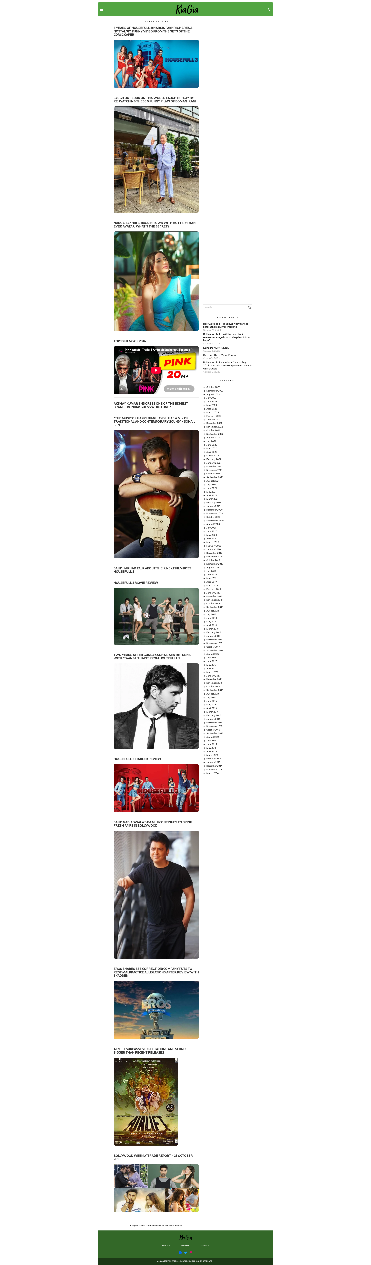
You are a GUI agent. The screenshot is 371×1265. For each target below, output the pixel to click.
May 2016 (211, 704)
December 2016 (214, 679)
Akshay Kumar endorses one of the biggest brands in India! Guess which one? (151, 405)
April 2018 (211, 625)
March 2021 (212, 499)
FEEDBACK (204, 1246)
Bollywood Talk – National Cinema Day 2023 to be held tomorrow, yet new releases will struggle (227, 365)
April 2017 (211, 668)
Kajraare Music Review (216, 348)
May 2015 (211, 748)
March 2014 (212, 773)
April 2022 (211, 452)
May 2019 (211, 578)
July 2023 (211, 398)
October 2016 (213, 686)
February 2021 (213, 502)
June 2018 (211, 618)
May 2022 (211, 448)
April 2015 (211, 751)
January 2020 (213, 549)
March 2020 (212, 542)
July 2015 (211, 741)
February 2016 (213, 715)
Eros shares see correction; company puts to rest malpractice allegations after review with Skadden (156, 972)
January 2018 (213, 636)
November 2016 (214, 683)
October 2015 (213, 730)
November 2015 (214, 726)
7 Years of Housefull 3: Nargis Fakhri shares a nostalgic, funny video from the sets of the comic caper (153, 31)
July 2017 (211, 658)
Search (249, 308)
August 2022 (213, 438)
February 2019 (213, 589)
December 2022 (214, 423)
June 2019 (211, 575)
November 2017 (214, 643)
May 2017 (211, 665)
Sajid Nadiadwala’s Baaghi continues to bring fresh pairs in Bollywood (153, 824)
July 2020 (211, 528)
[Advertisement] (227, 41)
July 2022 (211, 441)
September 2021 (214, 477)
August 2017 (212, 654)
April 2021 (211, 495)
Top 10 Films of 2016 (130, 341)
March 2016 (212, 712)
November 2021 (214, 470)
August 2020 (213, 524)
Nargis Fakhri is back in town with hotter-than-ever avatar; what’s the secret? (155, 224)
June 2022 (211, 445)
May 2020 (211, 535)
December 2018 (214, 596)
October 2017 (213, 647)
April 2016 (211, 708)
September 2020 (215, 521)
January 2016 (213, 719)
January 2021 (213, 506)
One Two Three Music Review (219, 355)
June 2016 (211, 701)
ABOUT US (166, 1246)
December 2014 (214, 766)
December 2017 (214, 640)
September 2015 (214, 733)
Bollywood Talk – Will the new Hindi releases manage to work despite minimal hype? (226, 337)
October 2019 (213, 560)
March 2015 (212, 755)
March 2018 (212, 629)
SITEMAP (185, 1246)
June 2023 (211, 401)
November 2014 (214, 769)
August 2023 (213, 394)
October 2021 (213, 474)
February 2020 (213, 546)
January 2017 (213, 676)
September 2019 (214, 564)
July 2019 (211, 571)
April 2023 (211, 409)
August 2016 (212, 694)
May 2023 (211, 405)
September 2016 (214, 690)
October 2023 (213, 387)
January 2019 (213, 593)
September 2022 (214, 434)
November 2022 (214, 427)
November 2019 (214, 557)
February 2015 (213, 759)
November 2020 (214, 513)
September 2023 (214, 391)
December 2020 (214, 510)
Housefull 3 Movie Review (136, 582)
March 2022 (212, 456)
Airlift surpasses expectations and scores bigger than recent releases (150, 1050)
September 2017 (214, 650)
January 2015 (213, 762)
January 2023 (213, 420)
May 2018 (211, 622)
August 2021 (212, 481)
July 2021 (211, 484)
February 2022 (213, 459)
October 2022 (213, 430)
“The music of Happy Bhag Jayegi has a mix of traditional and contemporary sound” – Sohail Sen (154, 422)
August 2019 (212, 567)
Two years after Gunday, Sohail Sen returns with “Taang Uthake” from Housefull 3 (152, 656)
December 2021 (214, 466)
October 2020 (213, 517)
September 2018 (214, 607)
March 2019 (212, 585)
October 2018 (213, 603)
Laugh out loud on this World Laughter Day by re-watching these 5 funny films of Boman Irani (155, 99)
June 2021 (211, 488)
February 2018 (213, 632)
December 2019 (214, 553)
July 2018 (211, 614)
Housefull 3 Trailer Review (137, 759)
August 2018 (212, 611)
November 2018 (214, 600)
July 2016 (211, 697)
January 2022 (213, 463)
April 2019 (211, 582)
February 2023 (213, 416)
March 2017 (212, 672)
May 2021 (211, 492)
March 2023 (212, 412)
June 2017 (211, 661)
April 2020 (211, 539)
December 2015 (214, 723)
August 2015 (212, 737)
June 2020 (211, 531)
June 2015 (211, 744)
